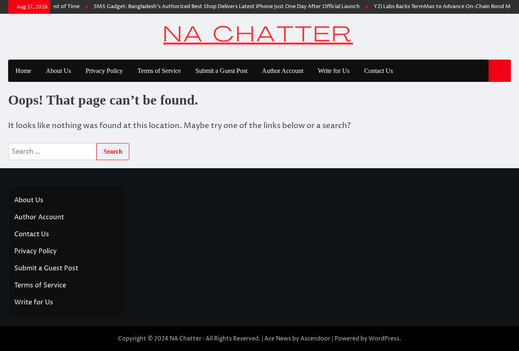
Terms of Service (159, 70)
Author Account (282, 70)
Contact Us (378, 70)
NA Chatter (185, 338)
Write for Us (334, 70)
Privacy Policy (104, 70)
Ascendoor (315, 338)
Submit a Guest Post (221, 70)
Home (23, 70)
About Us (58, 70)
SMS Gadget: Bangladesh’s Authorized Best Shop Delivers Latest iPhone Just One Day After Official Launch (223, 6)
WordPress (384, 338)
